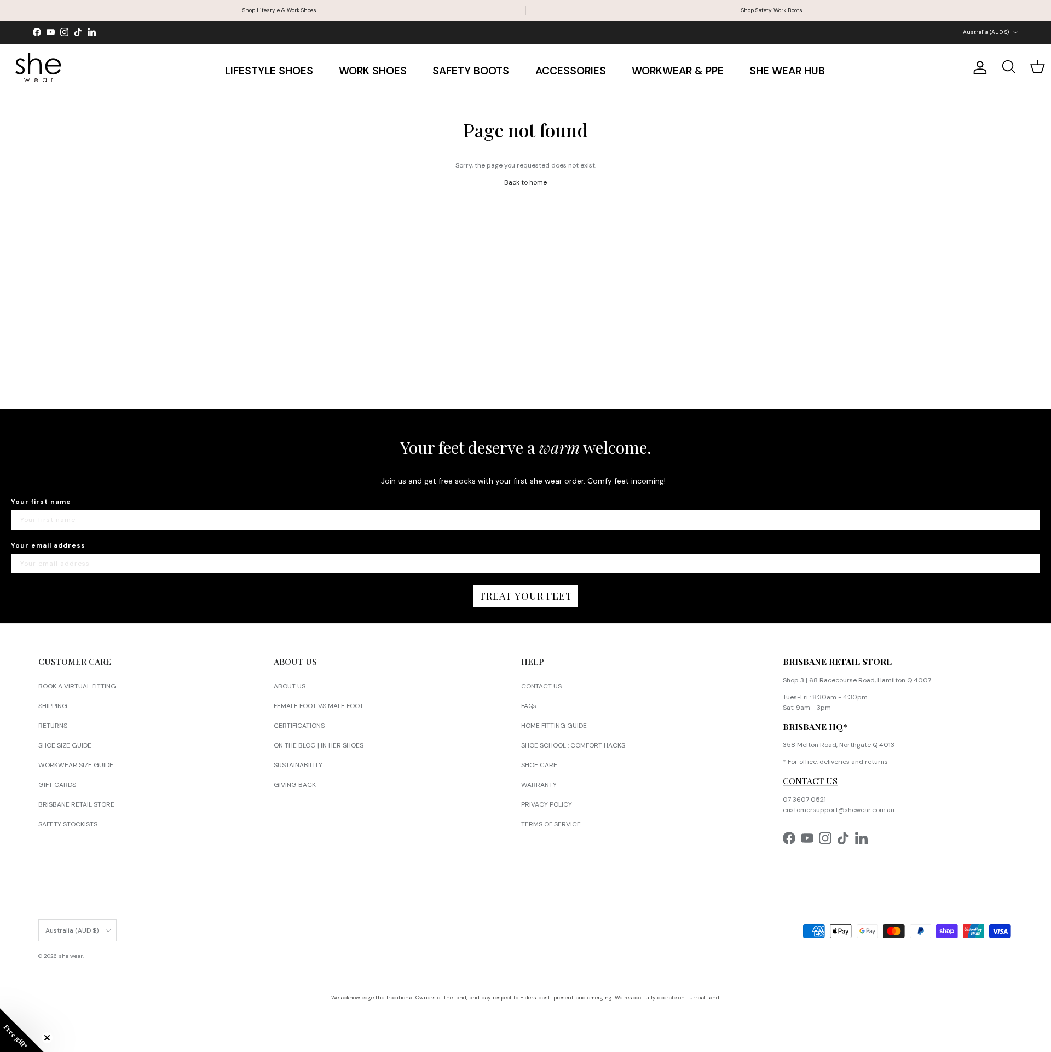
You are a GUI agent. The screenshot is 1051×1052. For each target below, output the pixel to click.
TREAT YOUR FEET (526, 595)
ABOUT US (289, 686)
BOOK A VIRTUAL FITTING (77, 686)
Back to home (525, 182)
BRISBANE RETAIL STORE (76, 804)
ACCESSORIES (570, 71)
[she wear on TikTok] (78, 32)
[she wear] (38, 67)
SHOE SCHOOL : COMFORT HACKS (573, 745)
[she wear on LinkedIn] (92, 32)
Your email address (48, 545)
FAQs (528, 706)
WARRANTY (539, 784)
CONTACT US (541, 686)
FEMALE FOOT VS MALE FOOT (318, 706)
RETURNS (52, 725)
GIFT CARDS (57, 784)
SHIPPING (52, 706)
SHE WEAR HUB (787, 71)
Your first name (41, 501)
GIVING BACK (295, 784)
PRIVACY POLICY (546, 804)
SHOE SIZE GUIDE (64, 745)
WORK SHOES (373, 71)
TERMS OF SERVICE (551, 824)
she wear (71, 955)
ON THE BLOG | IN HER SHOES (318, 745)
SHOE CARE (539, 765)
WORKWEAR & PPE (678, 71)
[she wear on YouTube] (51, 32)
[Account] (977, 68)
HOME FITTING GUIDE (554, 725)
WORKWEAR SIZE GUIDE (75, 765)
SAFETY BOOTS (470, 71)
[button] (22, 1030)
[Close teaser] (47, 1037)
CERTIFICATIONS (299, 725)
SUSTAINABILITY (298, 765)
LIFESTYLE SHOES (269, 71)
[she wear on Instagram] (64, 32)
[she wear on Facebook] (37, 32)
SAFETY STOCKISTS (67, 824)
